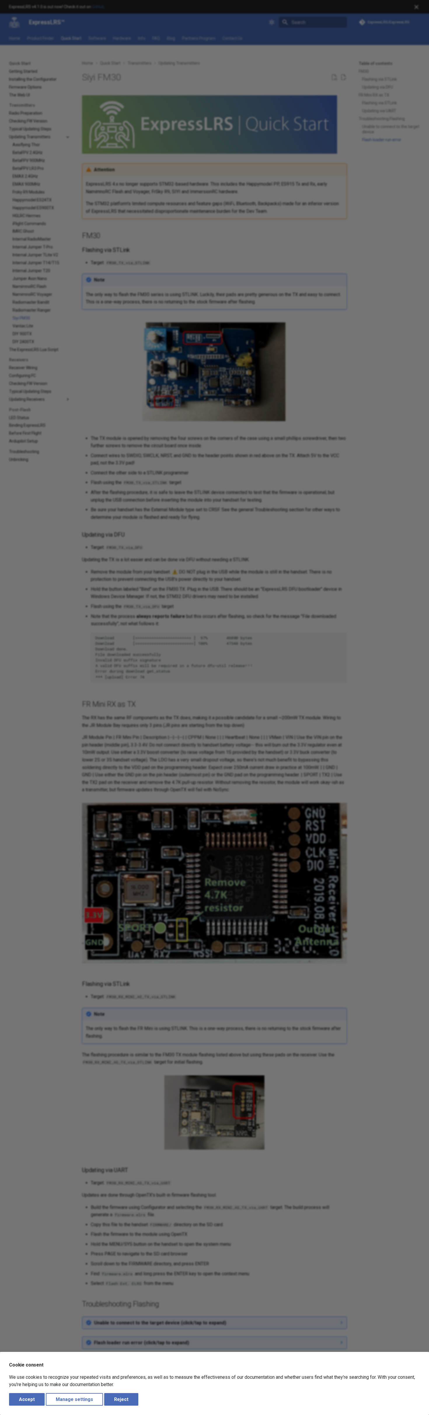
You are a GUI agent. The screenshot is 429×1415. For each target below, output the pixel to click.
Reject (121, 1399)
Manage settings (74, 1399)
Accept (27, 1399)
